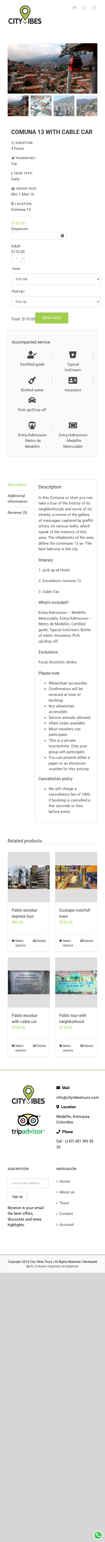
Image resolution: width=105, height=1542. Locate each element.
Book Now (52, 318)
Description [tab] (17, 484)
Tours (64, 1203)
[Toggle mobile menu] (94, 7)
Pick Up (26, 291)
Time (24, 268)
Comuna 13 (21, 209)
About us (67, 1192)
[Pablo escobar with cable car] (29, 982)
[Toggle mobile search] (84, 7)
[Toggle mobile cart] (74, 7)
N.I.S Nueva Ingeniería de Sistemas (54, 1266)
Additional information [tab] (18, 499)
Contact (66, 1213)
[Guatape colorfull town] (76, 877)
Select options (20, 943)
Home (64, 1181)
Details (41, 941)
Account (66, 1224)
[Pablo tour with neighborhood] (76, 982)
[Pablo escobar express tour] (29, 877)
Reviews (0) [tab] (17, 512)
